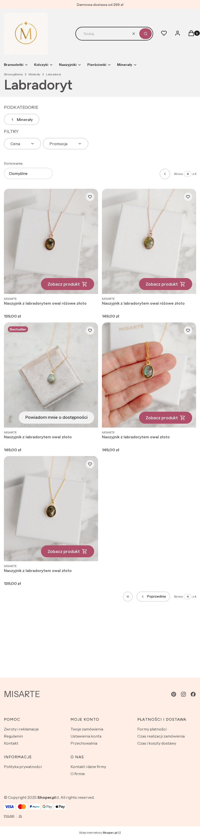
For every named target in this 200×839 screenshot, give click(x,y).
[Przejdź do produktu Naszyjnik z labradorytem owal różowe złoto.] (51, 241)
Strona (178, 174)
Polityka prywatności (23, 766)
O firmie (77, 773)
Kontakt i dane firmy (88, 766)
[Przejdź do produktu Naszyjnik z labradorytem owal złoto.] (149, 375)
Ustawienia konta (85, 736)
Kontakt (11, 743)
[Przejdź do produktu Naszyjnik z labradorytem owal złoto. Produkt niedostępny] (51, 375)
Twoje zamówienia (86, 729)
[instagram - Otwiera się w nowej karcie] (183, 694)
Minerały (34, 74)
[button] (145, 33)
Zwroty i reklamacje (21, 729)
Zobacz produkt (64, 284)
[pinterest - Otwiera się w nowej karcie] (174, 694)
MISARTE (22, 694)
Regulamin (13, 736)
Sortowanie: (13, 163)
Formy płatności (152, 729)
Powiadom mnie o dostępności (56, 417)
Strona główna (13, 74)
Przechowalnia (83, 743)
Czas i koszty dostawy (156, 743)
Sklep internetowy (98, 832)
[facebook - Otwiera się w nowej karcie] (193, 694)
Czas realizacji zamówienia (161, 736)
